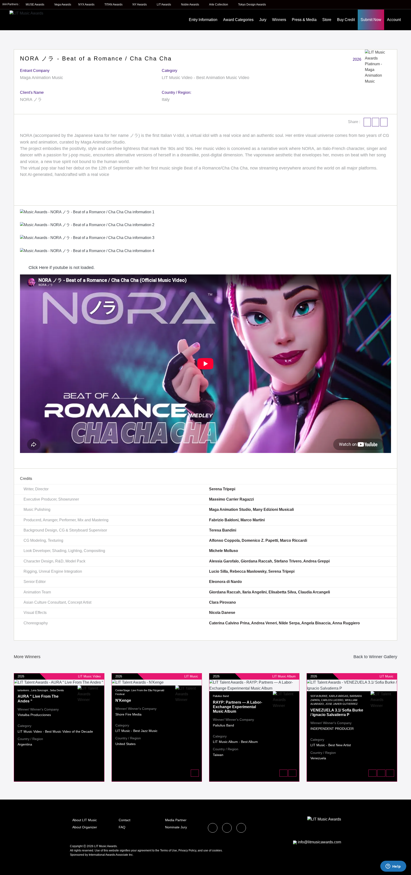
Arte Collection (219, 4)
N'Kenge (123, 700)
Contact (124, 820)
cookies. (217, 850)
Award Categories (238, 20)
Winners (279, 20)
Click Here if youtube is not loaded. (61, 267)
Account (394, 20)
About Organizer (84, 827)
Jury (262, 20)
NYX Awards (86, 4)
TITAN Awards (113, 4)
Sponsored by (79, 854)
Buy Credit (346, 20)
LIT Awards (164, 4)
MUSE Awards (35, 4)
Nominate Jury (176, 827)
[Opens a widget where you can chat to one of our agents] (393, 867)
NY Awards (139, 4)
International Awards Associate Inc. (111, 854)
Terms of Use (168, 850)
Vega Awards (62, 4)
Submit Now (371, 20)
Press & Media (304, 20)
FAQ (122, 827)
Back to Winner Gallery (374, 656)
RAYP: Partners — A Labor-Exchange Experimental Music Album (237, 706)
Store (326, 20)
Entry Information (203, 20)
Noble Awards (190, 4)
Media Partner (175, 820)
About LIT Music (84, 820)
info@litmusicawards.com (319, 842)
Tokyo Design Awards (252, 4)
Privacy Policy (187, 850)
